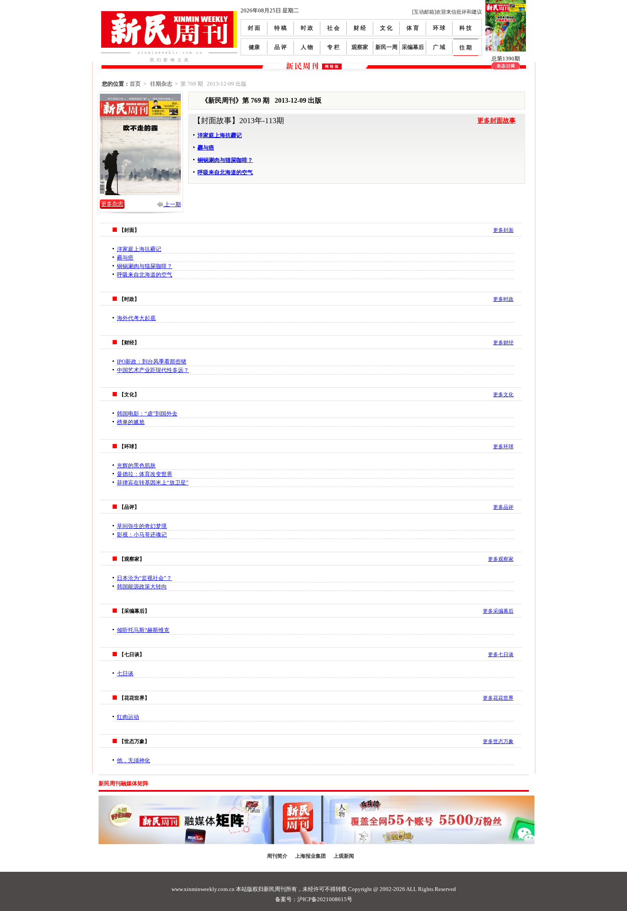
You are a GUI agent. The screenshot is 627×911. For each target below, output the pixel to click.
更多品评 (503, 507)
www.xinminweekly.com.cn (203, 889)
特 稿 (280, 28)
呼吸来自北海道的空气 (225, 172)
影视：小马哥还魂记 (142, 534)
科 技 (465, 28)
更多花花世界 (498, 698)
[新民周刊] (169, 14)
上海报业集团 (310, 856)
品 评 (280, 47)
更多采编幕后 (498, 611)
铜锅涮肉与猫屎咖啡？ (225, 160)
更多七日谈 (501, 654)
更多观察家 (501, 559)
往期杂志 (161, 84)
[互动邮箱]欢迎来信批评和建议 (447, 12)
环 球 (439, 28)
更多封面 (503, 230)
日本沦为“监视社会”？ (144, 578)
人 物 (307, 47)
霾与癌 (205, 147)
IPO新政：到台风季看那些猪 (151, 361)
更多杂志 (112, 204)
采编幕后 (413, 47)
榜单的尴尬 (131, 422)
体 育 (412, 28)
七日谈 (125, 673)
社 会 (333, 28)
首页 (135, 84)
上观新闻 (344, 856)
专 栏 (333, 47)
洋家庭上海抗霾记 (219, 135)
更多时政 (503, 299)
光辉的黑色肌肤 (136, 465)
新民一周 (386, 47)
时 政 (307, 28)
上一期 (172, 204)
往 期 (465, 47)
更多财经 (503, 343)
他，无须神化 (133, 760)
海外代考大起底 (136, 318)
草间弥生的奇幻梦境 (142, 526)
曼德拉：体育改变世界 (144, 474)
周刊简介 (277, 856)
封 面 (254, 28)
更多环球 (503, 447)
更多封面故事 (496, 120)
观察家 (359, 47)
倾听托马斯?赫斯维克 (143, 630)
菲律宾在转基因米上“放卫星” (153, 482)
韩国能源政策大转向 (142, 586)
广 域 (439, 47)
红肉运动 (128, 717)
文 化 (386, 28)
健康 (254, 47)
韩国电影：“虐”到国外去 (147, 413)
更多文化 (503, 395)
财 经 (360, 28)
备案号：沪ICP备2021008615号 (313, 899)
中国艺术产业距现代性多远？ (153, 370)
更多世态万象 (498, 741)
